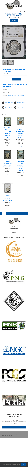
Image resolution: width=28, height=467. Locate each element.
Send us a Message (14, 234)
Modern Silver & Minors (19, 95)
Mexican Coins (11, 95)
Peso (25, 95)
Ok (23, 464)
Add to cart (16, 79)
